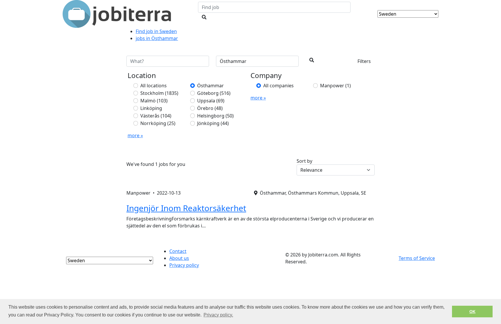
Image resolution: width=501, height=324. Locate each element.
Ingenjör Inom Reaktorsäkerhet (186, 207)
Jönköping (213, 123)
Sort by (304, 161)
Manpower (335, 85)
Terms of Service (417, 258)
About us (179, 258)
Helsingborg (215, 116)
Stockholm (159, 93)
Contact (177, 251)
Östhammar (210, 85)
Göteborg (213, 93)
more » (135, 135)
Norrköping (157, 123)
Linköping (151, 108)
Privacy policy (184, 265)
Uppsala (210, 100)
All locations (153, 85)
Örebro (210, 108)
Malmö (154, 100)
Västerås (155, 116)
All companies (278, 85)
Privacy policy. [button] (218, 314)
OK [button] (472, 311)
